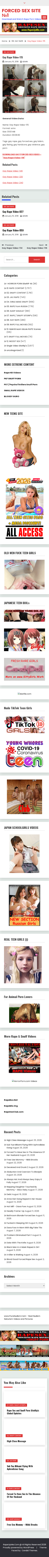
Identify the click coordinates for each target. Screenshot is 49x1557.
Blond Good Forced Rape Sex (21, 1259)
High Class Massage (16, 1140)
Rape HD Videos (12, 372)
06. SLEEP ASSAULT (15, 311)
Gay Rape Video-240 (13, 182)
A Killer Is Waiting (15, 1254)
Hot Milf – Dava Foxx (16, 1206)
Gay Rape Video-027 (13, 211)
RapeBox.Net (11, 1100)
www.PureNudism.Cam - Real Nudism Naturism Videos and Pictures (22, 1317)
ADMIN (25, 61)
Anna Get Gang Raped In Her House (24, 1198)
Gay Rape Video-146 (13, 171)
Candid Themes (29, 1550)
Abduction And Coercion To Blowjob (24, 1171)
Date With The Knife (16, 1242)
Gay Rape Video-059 (13, 230)
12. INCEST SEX (13, 341)
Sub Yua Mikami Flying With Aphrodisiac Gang (20, 1467)
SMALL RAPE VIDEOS (14, 390)
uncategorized (14, 350)
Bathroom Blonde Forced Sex (21, 1215)
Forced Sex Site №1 (21, 12)
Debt (9, 1194)
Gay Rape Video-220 (13, 176)
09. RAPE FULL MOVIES (17, 324)
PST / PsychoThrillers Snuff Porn (20, 384)
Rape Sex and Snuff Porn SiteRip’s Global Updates (23, 1412)
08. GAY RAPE (9, 52)
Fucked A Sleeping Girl (17, 1223)
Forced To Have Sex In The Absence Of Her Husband (23, 1495)
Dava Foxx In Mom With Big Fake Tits (24, 1227)
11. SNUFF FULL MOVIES (17, 336)
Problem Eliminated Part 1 (19, 1235)
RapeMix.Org (11, 1105)
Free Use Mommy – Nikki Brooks (22, 1159)
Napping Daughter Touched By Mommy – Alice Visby (22, 1188)
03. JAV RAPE (13, 297)
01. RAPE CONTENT (15, 288)
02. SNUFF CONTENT (16, 292)
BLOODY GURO (11, 396)
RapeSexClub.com (13, 1111)
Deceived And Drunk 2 (17, 1167)
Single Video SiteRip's (17, 345)
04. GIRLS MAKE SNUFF (17, 301)
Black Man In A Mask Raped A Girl (23, 1247)
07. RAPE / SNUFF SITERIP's (19, 315)
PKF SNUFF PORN (12, 378)
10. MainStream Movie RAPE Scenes (24, 329)
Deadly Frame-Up (15, 1211)
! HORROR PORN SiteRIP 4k (19, 283)
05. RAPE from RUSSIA (17, 306)
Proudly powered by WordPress (19, 1547)
